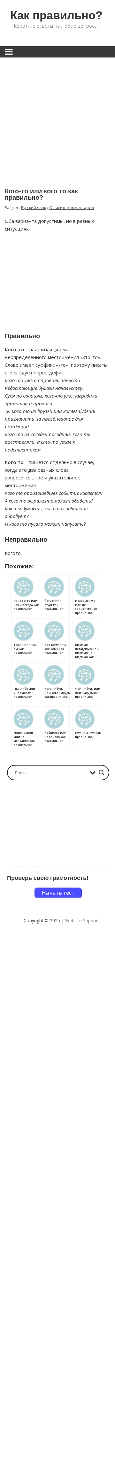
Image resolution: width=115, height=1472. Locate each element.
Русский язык (33, 207)
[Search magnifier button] (101, 772)
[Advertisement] (57, 118)
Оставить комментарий (71, 207)
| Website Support (80, 920)
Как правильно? (56, 15)
